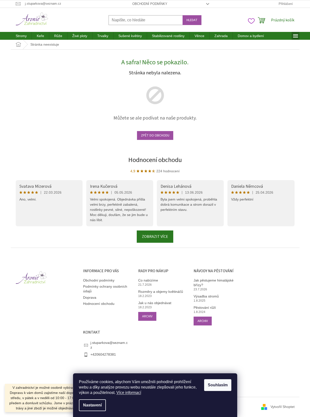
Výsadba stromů (206, 296)
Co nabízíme (148, 280)
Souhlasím (218, 385)
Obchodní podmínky (149, 4)
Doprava (89, 297)
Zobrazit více (155, 236)
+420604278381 (103, 354)
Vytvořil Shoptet (283, 407)
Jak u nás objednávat (154, 303)
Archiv (147, 316)
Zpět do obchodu (155, 135)
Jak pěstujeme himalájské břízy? (214, 282)
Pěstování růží (205, 307)
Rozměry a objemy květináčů (160, 292)
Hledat (192, 20)
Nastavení (92, 405)
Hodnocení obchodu (155, 159)
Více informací (128, 392)
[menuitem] (21, 36)
